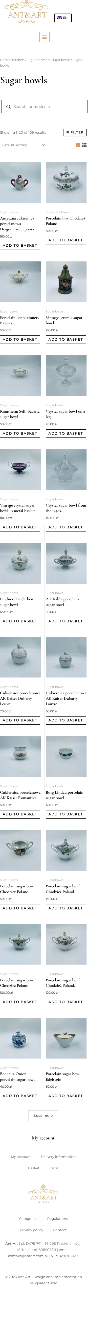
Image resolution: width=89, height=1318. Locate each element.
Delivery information (58, 1157)
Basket (34, 1168)
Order (54, 1168)
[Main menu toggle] (44, 37)
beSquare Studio (43, 1283)
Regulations (57, 1219)
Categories (28, 1219)
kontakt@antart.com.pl (28, 1256)
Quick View (20, 204)
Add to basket (20, 245)
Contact (60, 1230)
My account (21, 1157)
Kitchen (18, 60)
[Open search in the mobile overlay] (42, 106)
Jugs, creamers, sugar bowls (48, 60)
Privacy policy (31, 1230)
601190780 (47, 1250)
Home (5, 60)
